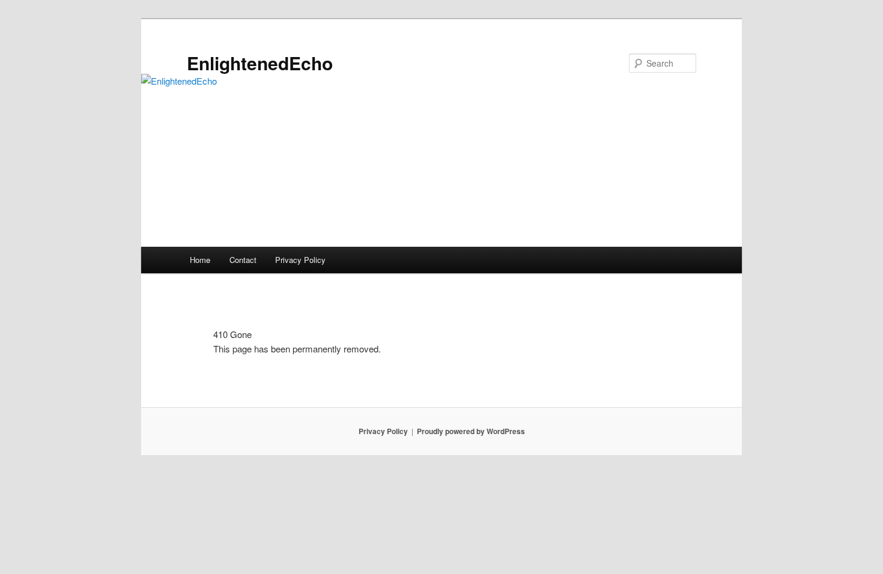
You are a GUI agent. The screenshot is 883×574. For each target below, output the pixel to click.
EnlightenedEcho (260, 63)
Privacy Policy (300, 259)
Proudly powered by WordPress (471, 431)
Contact (242, 259)
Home (200, 259)
